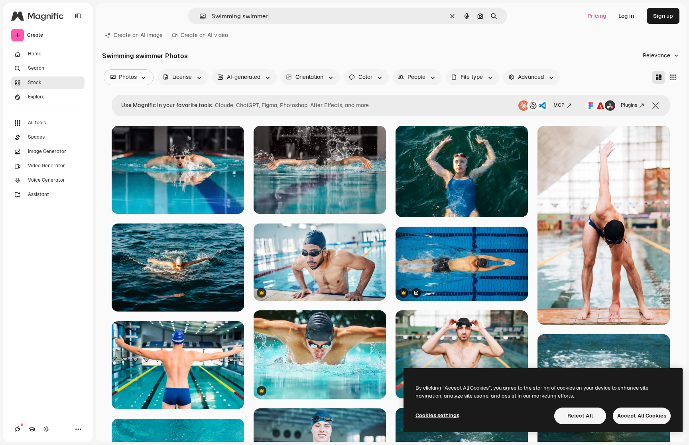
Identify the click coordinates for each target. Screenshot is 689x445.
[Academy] (32, 429)
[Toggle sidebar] (78, 16)
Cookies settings (437, 415)
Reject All (580, 415)
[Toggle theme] (46, 429)
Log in (626, 16)
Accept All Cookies (641, 415)
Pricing (596, 16)
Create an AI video (204, 35)
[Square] (673, 77)
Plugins (629, 105)
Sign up (663, 16)
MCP (559, 105)
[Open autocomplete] (200, 16)
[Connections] (17, 429)
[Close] (655, 105)
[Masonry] (658, 77)
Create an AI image (138, 35)
